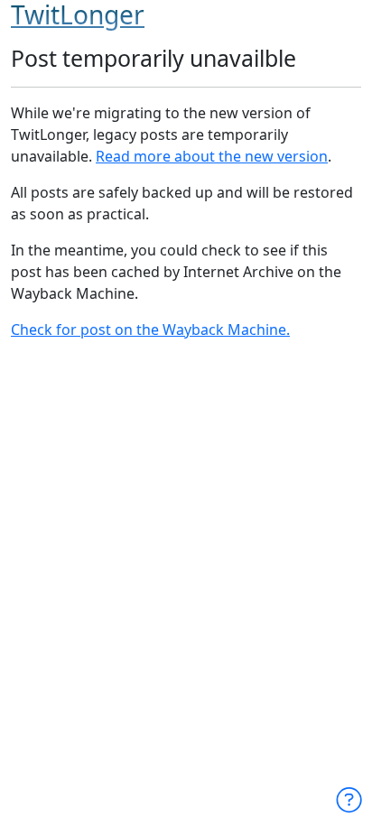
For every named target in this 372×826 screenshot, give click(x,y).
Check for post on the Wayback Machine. (150, 329)
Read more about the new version (212, 156)
